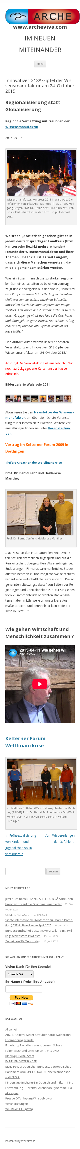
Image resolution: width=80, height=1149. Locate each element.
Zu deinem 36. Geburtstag (22, 941)
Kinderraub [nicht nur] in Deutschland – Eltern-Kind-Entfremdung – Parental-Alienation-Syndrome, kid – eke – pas (39, 1087)
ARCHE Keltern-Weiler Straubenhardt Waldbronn (38, 1035)
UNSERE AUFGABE (17, 915)
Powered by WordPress (20, 1141)
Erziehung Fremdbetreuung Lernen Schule (33, 1045)
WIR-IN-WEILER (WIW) (19, 1109)
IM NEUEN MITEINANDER (21, 1061)
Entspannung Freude (19, 1040)
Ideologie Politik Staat (19, 1056)
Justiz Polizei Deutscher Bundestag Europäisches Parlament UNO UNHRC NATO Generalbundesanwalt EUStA (38, 1072)
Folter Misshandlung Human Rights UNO (32, 1051)
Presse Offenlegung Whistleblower (28, 1098)
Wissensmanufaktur (21, 127)
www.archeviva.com (40, 26)
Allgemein (11, 1029)
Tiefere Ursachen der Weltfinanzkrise (33, 463)
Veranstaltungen (16, 1104)
